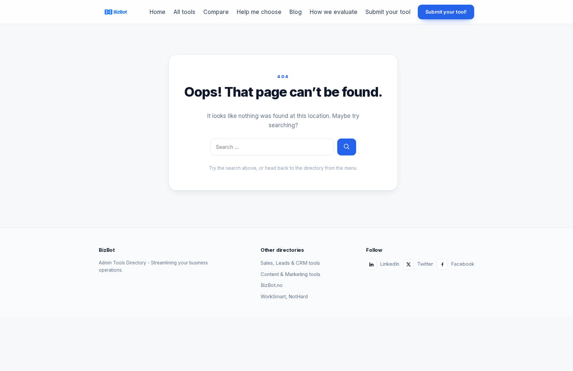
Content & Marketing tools (290, 274)
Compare (216, 12)
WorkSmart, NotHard (284, 296)
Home (157, 12)
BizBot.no (272, 285)
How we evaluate (333, 12)
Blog (295, 12)
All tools (184, 12)
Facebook (462, 264)
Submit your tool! (446, 12)
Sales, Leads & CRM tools (290, 263)
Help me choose (259, 12)
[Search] (346, 147)
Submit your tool (388, 12)
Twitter (425, 264)
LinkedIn (389, 264)
